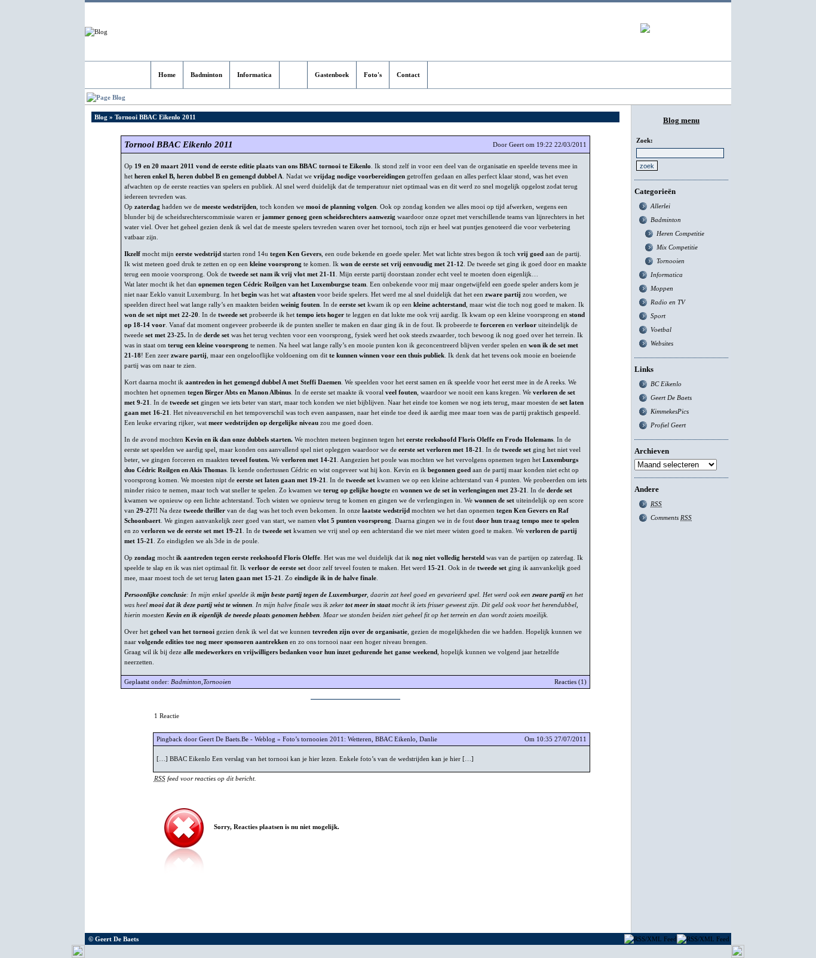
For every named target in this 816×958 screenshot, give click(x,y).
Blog (101, 117)
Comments (671, 517)
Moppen (662, 288)
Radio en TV (668, 302)
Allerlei (660, 206)
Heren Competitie (680, 233)
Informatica (667, 274)
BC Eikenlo (666, 383)
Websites (662, 343)
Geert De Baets (671, 397)
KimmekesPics (670, 411)
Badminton (186, 681)
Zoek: (644, 140)
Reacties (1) (570, 681)
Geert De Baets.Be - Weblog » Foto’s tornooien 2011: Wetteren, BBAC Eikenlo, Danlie (318, 739)
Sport (658, 315)
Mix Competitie (677, 247)
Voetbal (661, 329)
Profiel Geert (668, 425)
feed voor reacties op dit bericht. (205, 778)
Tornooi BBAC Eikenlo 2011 (178, 144)
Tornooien (217, 681)
